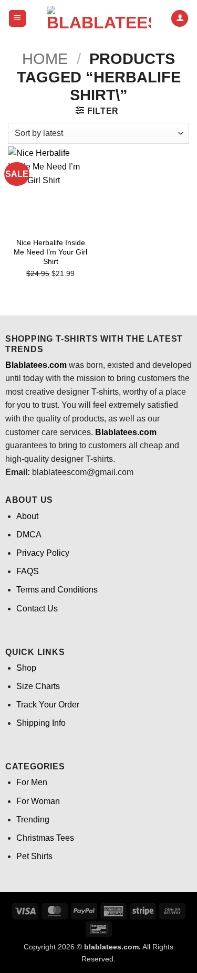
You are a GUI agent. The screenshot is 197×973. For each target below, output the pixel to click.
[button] (17, 18)
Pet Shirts (34, 856)
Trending (32, 819)
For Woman (38, 801)
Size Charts (38, 686)
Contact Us (37, 608)
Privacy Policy (42, 552)
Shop (26, 667)
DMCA (29, 534)
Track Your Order (47, 704)
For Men (31, 782)
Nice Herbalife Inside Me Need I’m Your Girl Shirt (50, 252)
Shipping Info (41, 722)
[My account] (179, 18)
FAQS (27, 571)
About (27, 516)
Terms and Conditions (57, 589)
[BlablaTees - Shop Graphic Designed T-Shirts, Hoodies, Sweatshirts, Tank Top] (99, 18)
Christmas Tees (45, 837)
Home (45, 58)
